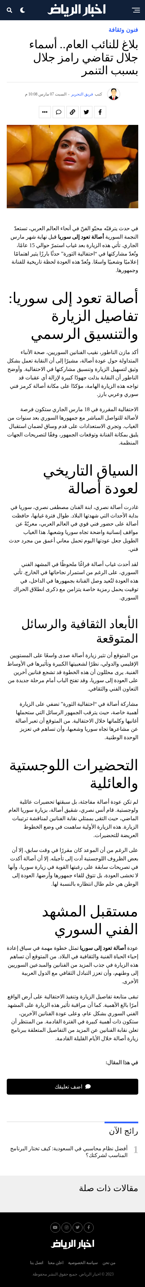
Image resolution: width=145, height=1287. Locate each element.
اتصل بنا (36, 1262)
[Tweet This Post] (86, 112)
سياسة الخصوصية (83, 1262)
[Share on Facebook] (100, 112)
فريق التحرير (82, 94)
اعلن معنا (55, 1262)
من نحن (109, 1262)
